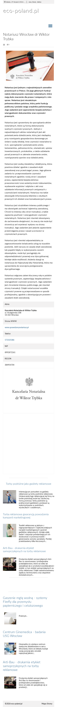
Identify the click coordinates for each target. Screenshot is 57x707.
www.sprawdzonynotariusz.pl (17, 327)
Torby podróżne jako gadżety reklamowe (28, 484)
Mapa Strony (47, 704)
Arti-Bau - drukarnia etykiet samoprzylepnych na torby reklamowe (21, 666)
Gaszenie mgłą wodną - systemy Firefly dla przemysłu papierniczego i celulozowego (25, 601)
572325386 (9, 340)
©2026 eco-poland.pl (13, 704)
